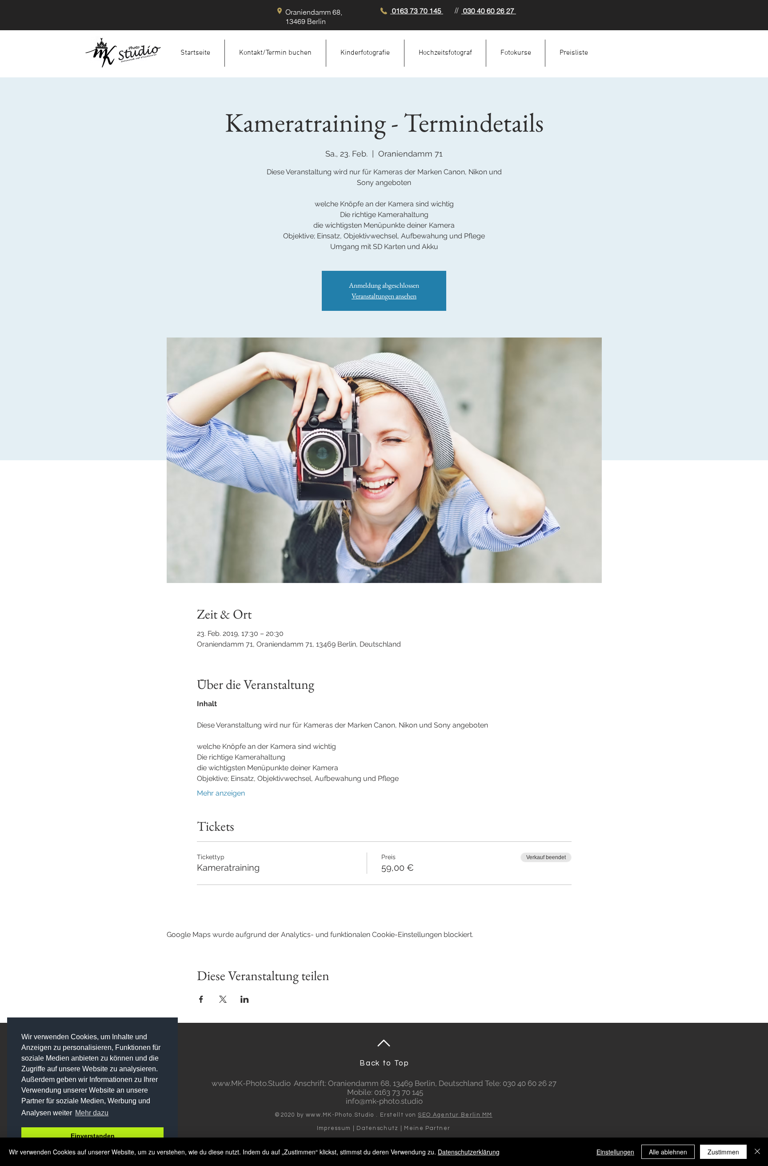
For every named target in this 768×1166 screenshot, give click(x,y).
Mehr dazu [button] (91, 1113)
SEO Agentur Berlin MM (455, 1115)
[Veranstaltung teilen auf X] (223, 999)
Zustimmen (723, 1151)
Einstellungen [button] (615, 1151)
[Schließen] (757, 1152)
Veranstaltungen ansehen (384, 296)
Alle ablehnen (668, 1151)
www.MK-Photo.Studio (251, 1083)
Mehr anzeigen (221, 793)
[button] (365, 53)
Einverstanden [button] (93, 1135)
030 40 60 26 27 (488, 10)
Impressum (334, 1128)
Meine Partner (427, 1128)
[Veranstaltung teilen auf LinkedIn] (244, 999)
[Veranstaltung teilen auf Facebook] (201, 999)
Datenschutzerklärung (469, 1151)
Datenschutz (377, 1128)
